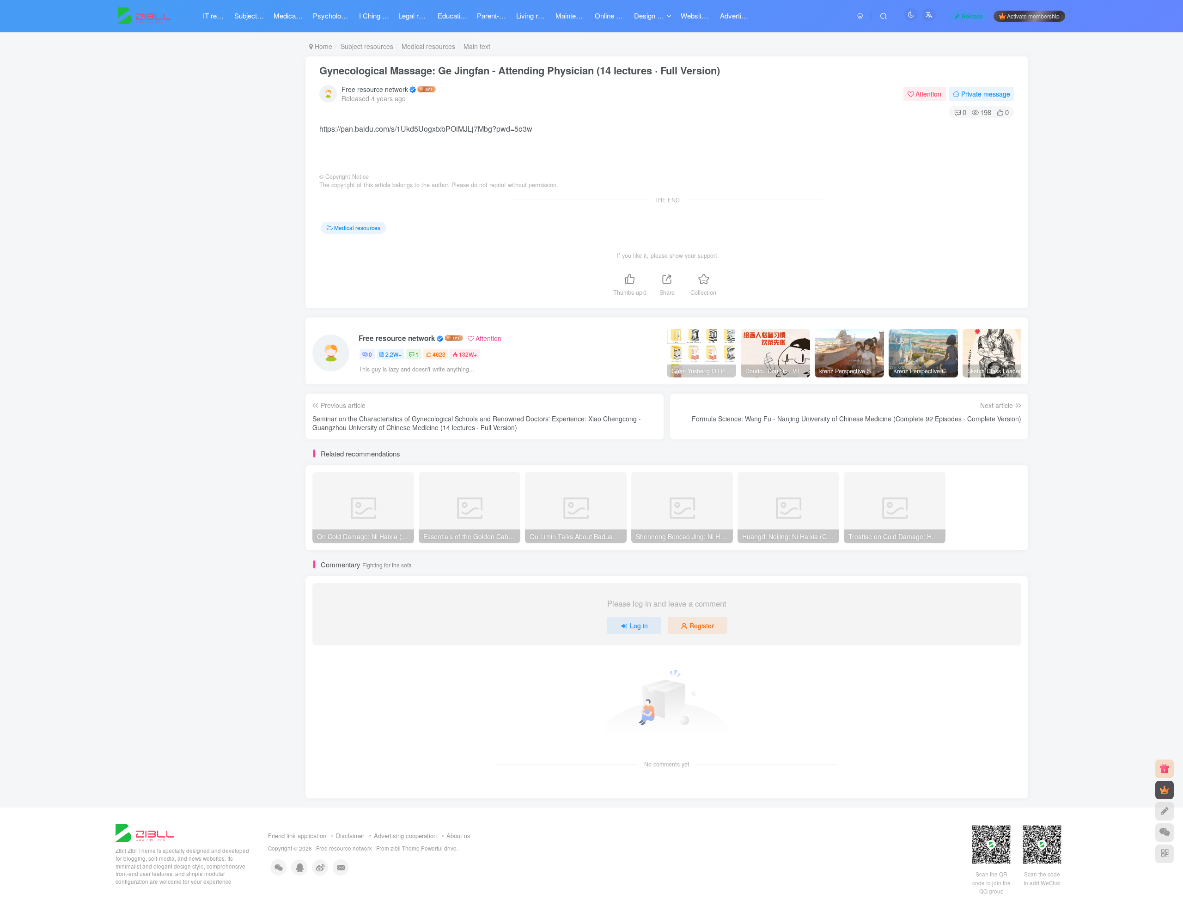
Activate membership (1033, 16)
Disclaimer (350, 835)
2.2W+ (393, 354)
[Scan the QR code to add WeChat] (1164, 832)
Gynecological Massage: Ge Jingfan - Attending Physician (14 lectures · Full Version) (519, 70)
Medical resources (428, 46)
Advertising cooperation (405, 835)
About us (458, 835)
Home (322, 46)
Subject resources (367, 46)
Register (701, 625)
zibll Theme (405, 848)
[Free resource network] (145, 832)
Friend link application (297, 835)
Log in (639, 625)
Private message (985, 93)
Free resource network (374, 89)
